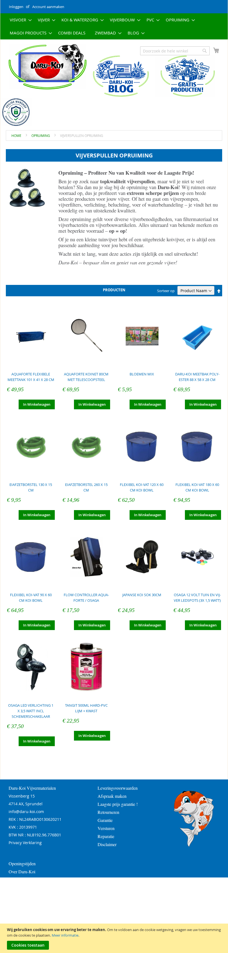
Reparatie (106, 836)
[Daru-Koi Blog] (117, 95)
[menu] (114, 26)
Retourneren (108, 812)
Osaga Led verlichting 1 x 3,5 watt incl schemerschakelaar (30, 711)
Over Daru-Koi (22, 871)
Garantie (105, 820)
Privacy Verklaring (25, 842)
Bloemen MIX (142, 374)
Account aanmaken (48, 6)
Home (16, 135)
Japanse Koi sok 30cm (141, 594)
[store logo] (43, 66)
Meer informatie (65, 935)
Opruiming (41, 135)
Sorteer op (166, 290)
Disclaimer (107, 844)
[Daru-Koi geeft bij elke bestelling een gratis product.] (185, 95)
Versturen (106, 828)
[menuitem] (19, 19)
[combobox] (175, 50)
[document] (114, 938)
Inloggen (16, 6)
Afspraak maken (112, 796)
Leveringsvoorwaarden (118, 788)
